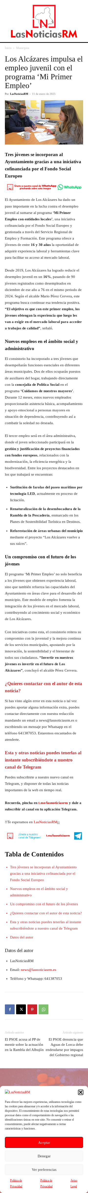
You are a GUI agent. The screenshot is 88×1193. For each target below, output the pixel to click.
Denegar (44, 1156)
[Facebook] (10, 1009)
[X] (21, 1009)
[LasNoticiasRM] (44, 21)
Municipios (22, 48)
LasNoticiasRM (19, 93)
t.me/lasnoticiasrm (53, 803)
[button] (80, 1092)
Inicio (8, 48)
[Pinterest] (32, 1009)
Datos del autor (21, 937)
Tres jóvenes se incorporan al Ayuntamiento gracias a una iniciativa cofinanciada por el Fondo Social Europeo (43, 873)
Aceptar (44, 1143)
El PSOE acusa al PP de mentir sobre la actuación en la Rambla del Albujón (24, 1044)
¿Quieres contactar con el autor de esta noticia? (46, 913)
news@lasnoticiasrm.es (38, 970)
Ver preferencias (44, 1170)
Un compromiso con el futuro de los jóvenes (44, 904)
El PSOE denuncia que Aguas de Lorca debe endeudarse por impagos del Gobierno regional (64, 1047)
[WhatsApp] (43, 1009)
